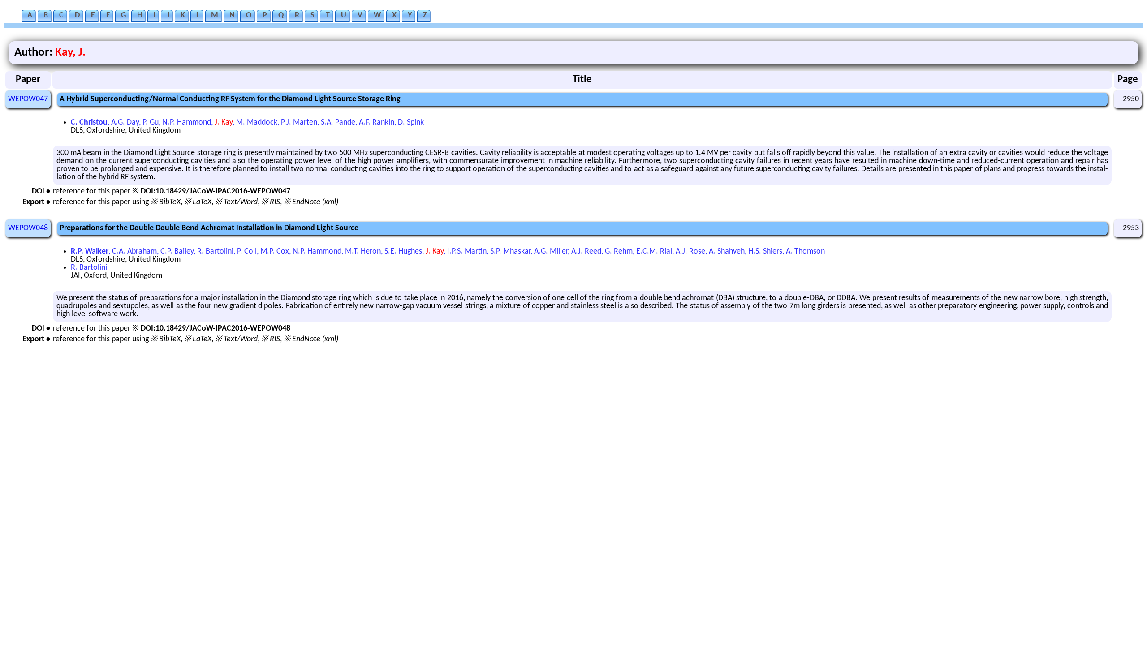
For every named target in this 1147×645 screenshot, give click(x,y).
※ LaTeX (197, 202)
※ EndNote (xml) (311, 202)
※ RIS (270, 202)
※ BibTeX (166, 202)
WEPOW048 (28, 228)
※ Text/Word (236, 202)
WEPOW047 (28, 99)
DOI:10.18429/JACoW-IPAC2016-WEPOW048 (215, 328)
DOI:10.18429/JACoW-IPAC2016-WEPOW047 (215, 191)
